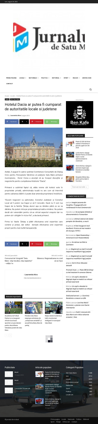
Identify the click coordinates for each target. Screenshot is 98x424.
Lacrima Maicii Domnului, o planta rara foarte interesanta (77, 305)
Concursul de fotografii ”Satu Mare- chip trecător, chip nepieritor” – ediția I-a (18, 260)
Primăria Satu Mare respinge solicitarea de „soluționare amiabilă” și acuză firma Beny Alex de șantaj (33, 320)
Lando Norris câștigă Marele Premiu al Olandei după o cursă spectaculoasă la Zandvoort (84, 157)
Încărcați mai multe (78, 187)
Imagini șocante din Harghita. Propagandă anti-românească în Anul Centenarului (78, 205)
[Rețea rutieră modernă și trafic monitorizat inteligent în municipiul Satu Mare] (54, 308)
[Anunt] (9, 374)
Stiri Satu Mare (15, 99)
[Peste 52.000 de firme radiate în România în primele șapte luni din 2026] (70, 143)
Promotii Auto (71, 270)
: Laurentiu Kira (15, 115)
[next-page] (10, 335)
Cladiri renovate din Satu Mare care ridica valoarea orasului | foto (78, 314)
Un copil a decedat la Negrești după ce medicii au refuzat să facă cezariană (79, 279)
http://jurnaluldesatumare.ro (32, 278)
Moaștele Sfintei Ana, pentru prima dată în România (83, 179)
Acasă (7, 96)
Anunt (16, 372)
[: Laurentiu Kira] (6, 115)
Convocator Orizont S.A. (22, 388)
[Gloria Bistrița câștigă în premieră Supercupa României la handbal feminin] (70, 168)
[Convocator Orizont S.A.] (9, 390)
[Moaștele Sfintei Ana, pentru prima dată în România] (70, 179)
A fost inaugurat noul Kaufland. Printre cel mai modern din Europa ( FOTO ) (78, 228)
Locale (12, 96)
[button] (90, 89)
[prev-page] (6, 335)
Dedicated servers (72, 296)
